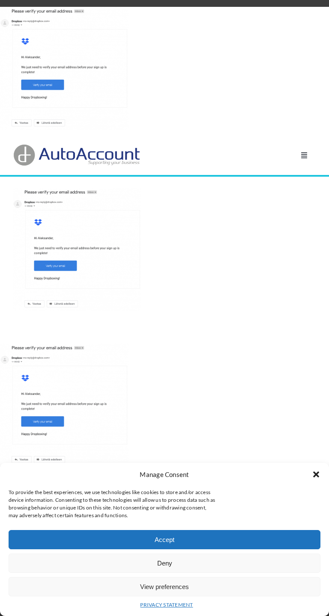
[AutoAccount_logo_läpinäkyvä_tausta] (77, 147)
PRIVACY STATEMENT (166, 604)
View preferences (164, 586)
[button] (316, 474)
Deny (164, 563)
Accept (164, 539)
